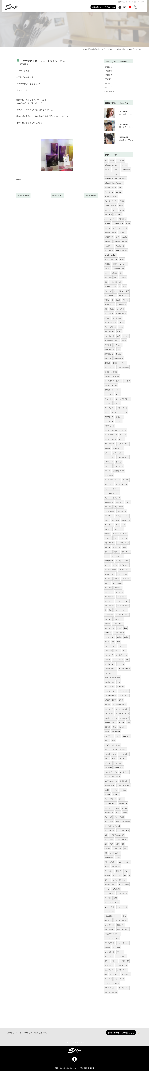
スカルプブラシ (109, 444)
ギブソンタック (109, 426)
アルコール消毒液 (110, 570)
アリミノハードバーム (112, 489)
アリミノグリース (110, 327)
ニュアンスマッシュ (111, 781)
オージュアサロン (110, 439)
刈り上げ (107, 318)
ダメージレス (118, 767)
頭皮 (124, 286)
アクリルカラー (109, 606)
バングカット (109, 736)
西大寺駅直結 (109, 502)
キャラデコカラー (123, 606)
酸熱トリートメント (119, 363)
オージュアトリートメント (113, 381)
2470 (123, 525)
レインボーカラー (110, 695)
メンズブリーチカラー (112, 902)
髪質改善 (107, 363)
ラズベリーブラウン (122, 713)
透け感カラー (124, 781)
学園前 (122, 201)
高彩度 (126, 637)
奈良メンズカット (123, 929)
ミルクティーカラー (120, 610)
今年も (107, 740)
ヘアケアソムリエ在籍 (117, 835)
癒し (115, 277)
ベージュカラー (124, 754)
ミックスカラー (109, 970)
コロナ (128, 502)
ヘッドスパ (108, 277)
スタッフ (107, 169)
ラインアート (109, 601)
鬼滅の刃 (107, 448)
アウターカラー (109, 911)
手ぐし (118, 394)
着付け (124, 340)
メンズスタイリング (111, 718)
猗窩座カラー (116, 731)
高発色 (119, 637)
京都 (120, 187)
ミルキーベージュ (110, 803)
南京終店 (108, 67)
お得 (118, 336)
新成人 (107, 758)
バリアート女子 (121, 956)
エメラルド (108, 979)
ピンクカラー (121, 597)
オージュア (108, 241)
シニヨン (119, 421)
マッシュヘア (109, 709)
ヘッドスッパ (117, 848)
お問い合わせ (126, 169)
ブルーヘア (118, 588)
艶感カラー (120, 925)
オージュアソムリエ (120, 241)
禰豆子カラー (126, 552)
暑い (110, 610)
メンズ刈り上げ (109, 687)
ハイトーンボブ (119, 979)
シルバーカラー (109, 574)
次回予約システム (118, 471)
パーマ (107, 556)
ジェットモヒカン (121, 839)
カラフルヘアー (124, 691)
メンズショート (121, 313)
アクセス (116, 169)
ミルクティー (123, 803)
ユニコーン (118, 214)
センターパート (109, 907)
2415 (117, 525)
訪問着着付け (109, 354)
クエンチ (127, 381)
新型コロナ (119, 502)
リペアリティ (109, 821)
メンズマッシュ (109, 682)
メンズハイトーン (123, 830)
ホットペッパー (109, 367)
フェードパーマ (119, 632)
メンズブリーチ (124, 884)
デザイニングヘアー (111, 259)
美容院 (121, 205)
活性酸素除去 (109, 857)
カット (122, 210)
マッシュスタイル (110, 884)
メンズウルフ (109, 839)
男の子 (107, 961)
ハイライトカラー (110, 232)
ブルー (107, 866)
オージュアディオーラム (112, 480)
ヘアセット (118, 345)
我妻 (128, 722)
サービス (124, 165)
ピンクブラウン (109, 925)
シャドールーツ (122, 907)
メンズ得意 (108, 588)
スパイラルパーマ (117, 556)
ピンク (107, 642)
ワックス (107, 565)
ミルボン (119, 192)
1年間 (113, 740)
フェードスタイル (110, 722)
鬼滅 (124, 547)
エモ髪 (107, 790)
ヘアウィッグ (109, 462)
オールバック (121, 304)
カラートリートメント (120, 228)
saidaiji (121, 327)
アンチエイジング (110, 286)
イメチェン (120, 664)
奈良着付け (108, 345)
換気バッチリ (126, 520)
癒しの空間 (116, 547)
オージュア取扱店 (121, 250)
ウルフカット (119, 529)
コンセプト (120, 160)
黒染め (112, 309)
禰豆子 (116, 552)
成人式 (114, 758)
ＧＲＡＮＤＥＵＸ (116, 282)
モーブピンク (117, 875)
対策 (106, 844)
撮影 (115, 898)
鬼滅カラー (108, 552)
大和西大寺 (122, 219)
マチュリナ (108, 466)
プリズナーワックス (122, 561)
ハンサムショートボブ (121, 291)
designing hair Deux (110, 255)
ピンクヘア (122, 646)
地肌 (111, 844)
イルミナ (117, 403)
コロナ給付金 (121, 511)
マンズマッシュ (124, 695)
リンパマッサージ (123, 543)
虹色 (106, 974)
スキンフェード (109, 628)
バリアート (108, 579)
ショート (116, 794)
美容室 (112, 160)
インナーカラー (109, 457)
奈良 (106, 160)
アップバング (124, 718)
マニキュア (108, 538)
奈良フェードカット (111, 992)
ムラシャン (108, 651)
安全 (106, 853)
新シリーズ (108, 817)
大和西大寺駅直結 (123, 367)
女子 (124, 651)
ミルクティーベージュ (112, 808)
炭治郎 (115, 565)
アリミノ (121, 322)
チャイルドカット (123, 943)
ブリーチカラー (118, 223)
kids (125, 628)
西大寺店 (19, 179)
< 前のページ (23, 195)
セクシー (107, 794)
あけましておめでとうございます (115, 749)
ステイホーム (109, 525)
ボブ (117, 237)
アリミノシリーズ (121, 484)
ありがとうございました (112, 745)
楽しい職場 (116, 947)
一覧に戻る (57, 195)
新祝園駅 (107, 264)
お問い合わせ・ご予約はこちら (103, 7)
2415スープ (108, 529)
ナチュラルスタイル (119, 880)
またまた (117, 651)
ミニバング (126, 736)
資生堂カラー (116, 866)
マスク (107, 520)
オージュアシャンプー (112, 376)
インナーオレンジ (124, 862)
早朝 (118, 349)
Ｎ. (121, 273)
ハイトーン (108, 214)
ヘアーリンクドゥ (110, 205)
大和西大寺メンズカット (112, 934)
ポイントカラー (118, 453)
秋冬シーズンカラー (122, 709)
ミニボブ (124, 237)
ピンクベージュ (118, 659)
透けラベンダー (109, 785)
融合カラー (108, 920)
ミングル (126, 300)
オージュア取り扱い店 (123, 821)
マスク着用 (115, 520)
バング (118, 736)
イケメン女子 (109, 655)
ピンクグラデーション (112, 983)
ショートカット (109, 336)
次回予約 (107, 471)
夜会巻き (119, 354)
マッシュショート (110, 322)
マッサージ (108, 291)
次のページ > (90, 195)
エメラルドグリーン (123, 785)
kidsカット (108, 632)
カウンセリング (115, 853)
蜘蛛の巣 (107, 875)
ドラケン (114, 961)
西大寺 (118, 300)
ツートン (120, 952)
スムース (123, 435)
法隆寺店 (108, 75)
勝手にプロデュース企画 (112, 677)
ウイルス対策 (118, 507)
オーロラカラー (124, 988)
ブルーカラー (109, 592)
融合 (124, 916)
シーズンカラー (109, 664)
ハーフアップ (109, 421)
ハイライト (122, 232)
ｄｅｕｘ (126, 336)
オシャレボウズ (124, 295)
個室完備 (107, 547)
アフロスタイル (122, 893)
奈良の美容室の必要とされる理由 (115, 178)
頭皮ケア (107, 210)
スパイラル (108, 898)
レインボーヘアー (110, 691)
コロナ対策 (108, 507)
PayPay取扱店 (116, 889)
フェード (107, 623)
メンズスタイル (109, 830)
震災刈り (119, 871)
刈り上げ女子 (109, 484)
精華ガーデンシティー (120, 264)
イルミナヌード (122, 408)
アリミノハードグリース (112, 498)
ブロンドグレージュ (111, 772)
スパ (115, 538)
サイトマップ (78, 1042)
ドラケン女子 (109, 965)
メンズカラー (118, 619)
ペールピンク (109, 713)
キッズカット (109, 246)
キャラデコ (119, 592)
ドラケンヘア (124, 961)
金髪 (106, 835)
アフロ (118, 812)
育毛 (123, 844)
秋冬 (127, 659)
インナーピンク (109, 893)
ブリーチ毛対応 (119, 817)
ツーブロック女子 (121, 965)
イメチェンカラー (124, 668)
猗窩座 (107, 731)
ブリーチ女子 (126, 974)
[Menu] (140, 7)
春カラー (107, 880)
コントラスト (124, 772)
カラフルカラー (122, 970)
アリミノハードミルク (112, 493)
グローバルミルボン (111, 196)
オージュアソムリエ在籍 (112, 826)
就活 (106, 309)
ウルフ (107, 273)
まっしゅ (124, 808)
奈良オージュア (109, 929)
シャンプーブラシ (123, 444)
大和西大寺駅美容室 (119, 704)
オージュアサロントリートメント (115, 430)
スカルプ (121, 439)
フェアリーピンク (110, 646)
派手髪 (121, 700)
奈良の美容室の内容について (114, 183)
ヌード (107, 412)
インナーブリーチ (110, 799)
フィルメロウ (109, 399)
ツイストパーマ (109, 331)
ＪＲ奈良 (123, 277)
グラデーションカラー (120, 534)
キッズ (119, 628)
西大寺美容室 (118, 358)
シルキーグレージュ (122, 615)
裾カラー (107, 453)
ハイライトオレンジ (122, 601)
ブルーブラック (109, 304)
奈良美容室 (108, 358)
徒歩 (106, 282)
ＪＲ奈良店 (109, 91)
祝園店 (108, 83)
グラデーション (122, 574)
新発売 (125, 812)
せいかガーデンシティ (112, 340)
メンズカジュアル (110, 295)
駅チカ (119, 331)
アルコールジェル (124, 570)
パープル (114, 790)
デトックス (123, 538)
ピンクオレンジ (109, 952)
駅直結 (107, 300)
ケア (117, 844)
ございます (108, 763)
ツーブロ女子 (109, 956)
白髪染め (114, 273)
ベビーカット (114, 974)
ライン (116, 579)
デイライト (108, 403)
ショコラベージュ (110, 754)
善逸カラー (122, 727)
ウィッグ (119, 462)
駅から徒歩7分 (117, 583)
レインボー (120, 687)
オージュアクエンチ (111, 385)
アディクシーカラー (122, 516)
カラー (115, 210)
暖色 (113, 642)
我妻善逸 (107, 727)
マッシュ (107, 228)
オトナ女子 (108, 619)
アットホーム (109, 192)
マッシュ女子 (109, 812)
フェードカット (118, 623)
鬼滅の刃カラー (118, 448)
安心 (125, 848)
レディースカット (118, 268)
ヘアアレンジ (126, 579)
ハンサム (123, 790)
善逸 (114, 727)
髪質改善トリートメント (112, 390)
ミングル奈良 (109, 475)
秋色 (118, 642)
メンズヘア (120, 309)
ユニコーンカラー (110, 988)
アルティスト (109, 871)
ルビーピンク (109, 615)
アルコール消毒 (109, 511)
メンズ (128, 223)
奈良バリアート (109, 943)
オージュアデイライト (123, 399)
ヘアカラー (108, 767)
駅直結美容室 (109, 561)
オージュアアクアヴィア (119, 412)
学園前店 (108, 71)
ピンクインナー (109, 597)
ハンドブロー (109, 394)
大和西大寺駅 (109, 237)
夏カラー (107, 583)
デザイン (127, 871)
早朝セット (119, 417)
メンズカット (109, 250)
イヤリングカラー (110, 862)
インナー (121, 722)
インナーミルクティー (112, 938)
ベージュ (107, 659)
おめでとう (122, 758)
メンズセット (109, 313)
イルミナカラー (109, 408)
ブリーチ (107, 223)
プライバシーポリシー (112, 174)
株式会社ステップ (110, 187)
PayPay (107, 889)
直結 (118, 682)
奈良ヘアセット (109, 349)
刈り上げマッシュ (121, 655)
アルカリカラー (109, 637)
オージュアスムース (111, 435)
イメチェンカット (110, 668)
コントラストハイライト (112, 776)
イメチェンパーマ (110, 673)
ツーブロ (126, 480)
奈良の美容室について (112, 165)
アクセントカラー (123, 457)
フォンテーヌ (118, 466)
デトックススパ (109, 543)
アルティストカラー (120, 920)
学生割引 (107, 947)
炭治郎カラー (124, 565)
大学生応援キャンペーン (112, 916)
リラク (118, 857)
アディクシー (109, 516)
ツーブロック (117, 318)
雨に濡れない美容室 (111, 372)
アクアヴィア (109, 417)
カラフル (107, 704)
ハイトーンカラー (110, 219)
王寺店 (108, 79)
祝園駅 (122, 259)
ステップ (107, 268)
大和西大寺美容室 (110, 700)
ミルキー (121, 799)
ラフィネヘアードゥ (111, 201)
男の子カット (120, 246)
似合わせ (107, 848)
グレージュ (118, 763)
